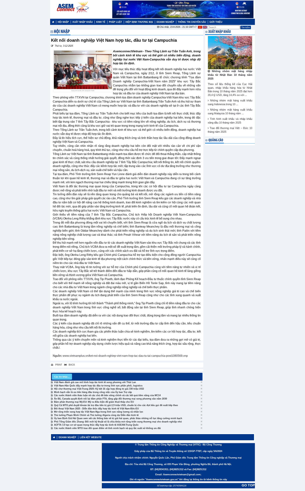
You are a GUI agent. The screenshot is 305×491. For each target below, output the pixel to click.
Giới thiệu (216, 22)
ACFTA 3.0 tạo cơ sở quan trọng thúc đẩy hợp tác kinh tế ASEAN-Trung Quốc (96, 425)
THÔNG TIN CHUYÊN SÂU (192, 22)
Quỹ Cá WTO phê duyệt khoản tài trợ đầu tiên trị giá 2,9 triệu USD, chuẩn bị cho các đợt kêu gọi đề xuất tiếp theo (116, 405)
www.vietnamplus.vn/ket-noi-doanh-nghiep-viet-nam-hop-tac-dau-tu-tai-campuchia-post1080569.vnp (125, 355)
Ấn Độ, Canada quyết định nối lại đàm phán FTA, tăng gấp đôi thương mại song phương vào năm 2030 (110, 398)
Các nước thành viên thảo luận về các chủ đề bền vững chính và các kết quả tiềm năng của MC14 (107, 395)
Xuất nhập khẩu (82, 22)
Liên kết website (91, 437)
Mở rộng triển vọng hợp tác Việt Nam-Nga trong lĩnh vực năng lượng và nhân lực (98, 411)
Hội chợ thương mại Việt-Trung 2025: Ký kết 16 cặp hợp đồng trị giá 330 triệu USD (99, 388)
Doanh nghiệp (165, 22)
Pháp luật (115, 22)
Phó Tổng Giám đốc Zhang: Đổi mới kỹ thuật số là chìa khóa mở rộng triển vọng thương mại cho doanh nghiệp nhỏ (118, 421)
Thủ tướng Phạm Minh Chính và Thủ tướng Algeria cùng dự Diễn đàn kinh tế (96, 415)
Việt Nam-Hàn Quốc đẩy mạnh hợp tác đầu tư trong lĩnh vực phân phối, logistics (98, 385)
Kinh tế (100, 22)
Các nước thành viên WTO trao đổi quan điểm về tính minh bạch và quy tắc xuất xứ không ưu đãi (107, 428)
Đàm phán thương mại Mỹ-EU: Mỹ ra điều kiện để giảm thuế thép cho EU (94, 402)
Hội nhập (63, 22)
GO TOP (248, 485)
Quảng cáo (215, 140)
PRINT (57, 364)
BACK (71, 364)
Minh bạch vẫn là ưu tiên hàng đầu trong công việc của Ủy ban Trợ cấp (93, 392)
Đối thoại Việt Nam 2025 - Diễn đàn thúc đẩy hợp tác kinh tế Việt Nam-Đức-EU (96, 408)
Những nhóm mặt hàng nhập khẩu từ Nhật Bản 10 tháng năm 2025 (230, 75)
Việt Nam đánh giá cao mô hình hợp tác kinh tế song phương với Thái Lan (95, 382)
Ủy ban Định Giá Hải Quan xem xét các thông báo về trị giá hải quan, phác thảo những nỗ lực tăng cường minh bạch (118, 418)
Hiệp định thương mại (139, 22)
